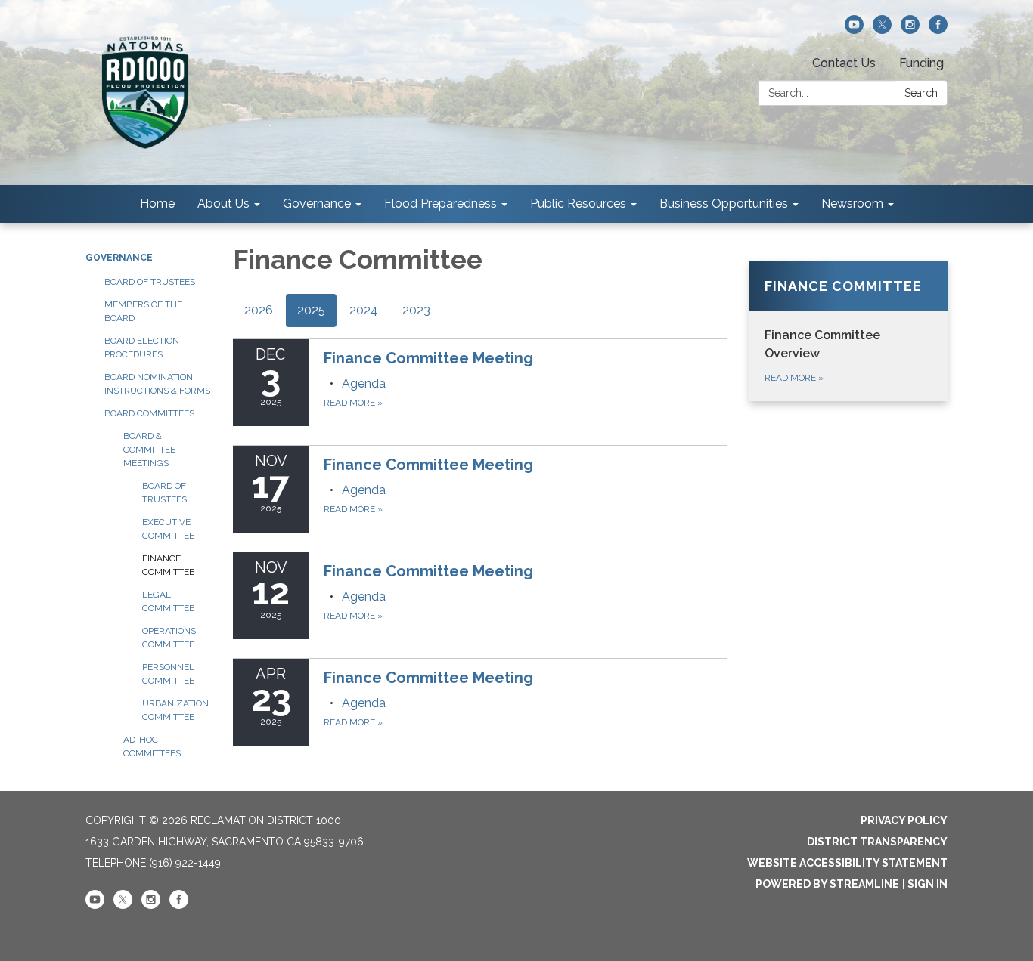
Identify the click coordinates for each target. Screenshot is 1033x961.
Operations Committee (169, 638)
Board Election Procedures (141, 347)
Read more (353, 402)
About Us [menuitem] (223, 203)
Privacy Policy (904, 820)
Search (921, 93)
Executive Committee (168, 529)
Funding (921, 63)
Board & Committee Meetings (149, 449)
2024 (363, 310)
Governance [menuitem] (317, 203)
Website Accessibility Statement (847, 863)
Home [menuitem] (157, 203)
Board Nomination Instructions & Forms (157, 384)
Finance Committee (168, 565)
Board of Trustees (149, 282)
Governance (119, 257)
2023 (416, 310)
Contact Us (844, 63)
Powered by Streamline (827, 884)
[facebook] (938, 30)
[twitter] (882, 30)
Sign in (927, 884)
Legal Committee (168, 601)
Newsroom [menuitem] (852, 203)
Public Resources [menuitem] (578, 203)
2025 (311, 310)
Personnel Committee (168, 674)
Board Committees (149, 413)
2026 (258, 310)
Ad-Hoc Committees (152, 746)
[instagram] (910, 30)
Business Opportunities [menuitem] (723, 203)
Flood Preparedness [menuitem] (440, 203)
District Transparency (877, 842)
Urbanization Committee (175, 710)
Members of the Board (143, 311)
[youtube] (854, 30)
